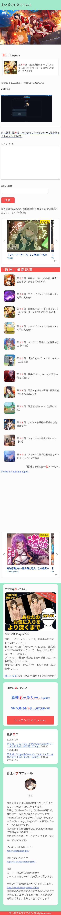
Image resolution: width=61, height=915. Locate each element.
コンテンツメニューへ (30, 720)
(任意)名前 (6, 186)
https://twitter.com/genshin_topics (23, 887)
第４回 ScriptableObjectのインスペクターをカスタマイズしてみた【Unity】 (30, 755)
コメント (7, 143)
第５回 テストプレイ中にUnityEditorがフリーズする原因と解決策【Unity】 (30, 745)
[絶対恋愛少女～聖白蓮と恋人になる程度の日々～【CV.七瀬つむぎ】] (28, 549)
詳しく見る (11, 676)
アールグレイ (13, 571)
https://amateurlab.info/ (18, 850)
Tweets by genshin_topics (14, 471)
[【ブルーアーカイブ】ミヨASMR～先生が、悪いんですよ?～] (28, 236)
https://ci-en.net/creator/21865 (21, 861)
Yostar (10, 257)
